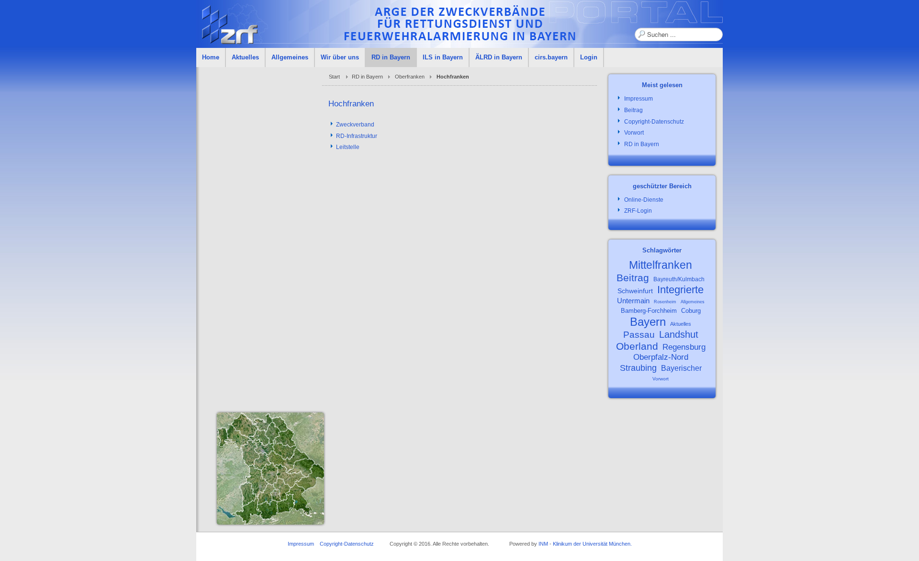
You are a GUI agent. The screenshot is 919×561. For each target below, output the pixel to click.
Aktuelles (680, 324)
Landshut (678, 334)
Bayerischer (681, 368)
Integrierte (680, 290)
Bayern (648, 321)
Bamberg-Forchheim (649, 310)
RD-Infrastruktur (356, 136)
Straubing (638, 368)
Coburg (691, 310)
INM (543, 544)
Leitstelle (347, 147)
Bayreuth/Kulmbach (679, 279)
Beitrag (632, 277)
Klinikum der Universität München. (592, 544)
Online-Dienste (643, 199)
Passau (639, 335)
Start (334, 77)
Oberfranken (410, 77)
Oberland (637, 346)
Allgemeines (693, 301)
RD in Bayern (367, 77)
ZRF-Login (638, 210)
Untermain (633, 301)
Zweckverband (355, 124)
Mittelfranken (660, 265)
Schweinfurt (635, 291)
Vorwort (660, 378)
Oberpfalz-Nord (660, 357)
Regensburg (684, 347)
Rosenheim (665, 301)
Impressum (301, 544)
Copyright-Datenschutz (347, 544)
